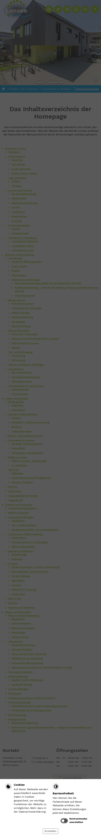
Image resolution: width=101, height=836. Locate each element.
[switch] (64, 821)
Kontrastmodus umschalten (78, 820)
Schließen (50, 831)
